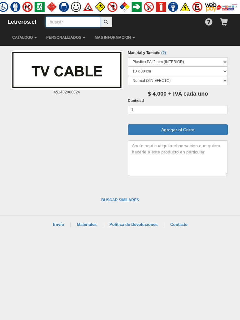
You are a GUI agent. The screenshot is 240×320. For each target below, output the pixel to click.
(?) (163, 53)
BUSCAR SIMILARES (120, 200)
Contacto (179, 224)
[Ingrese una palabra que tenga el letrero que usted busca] (106, 22)
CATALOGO (23, 37)
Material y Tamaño (147, 53)
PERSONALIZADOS (64, 37)
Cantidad (136, 100)
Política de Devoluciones (133, 224)
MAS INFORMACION (113, 37)
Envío (58, 224)
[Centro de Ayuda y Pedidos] (212, 20)
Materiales (87, 224)
